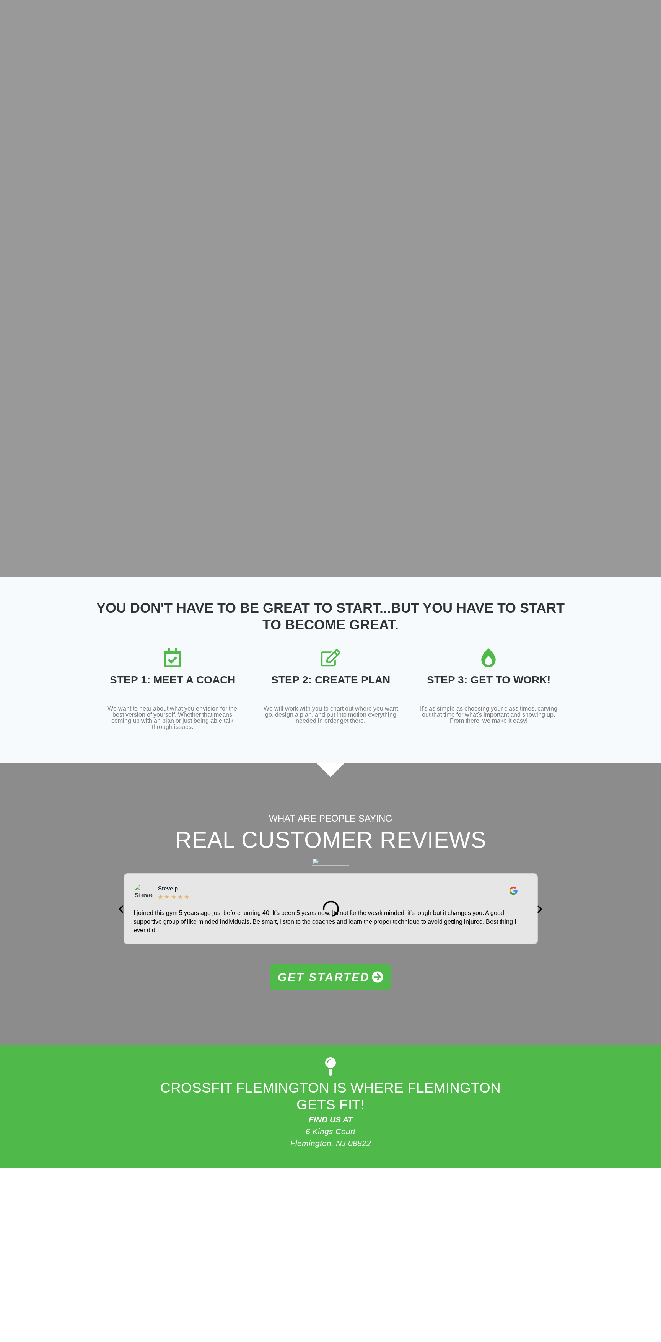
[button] (121, 909)
